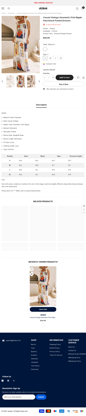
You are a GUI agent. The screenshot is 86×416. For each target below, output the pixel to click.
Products (11, 13)
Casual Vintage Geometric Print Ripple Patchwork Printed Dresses (43, 318)
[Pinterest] (8, 380)
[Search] (9, 8)
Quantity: (46, 73)
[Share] (82, 77)
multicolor (43, 325)
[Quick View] (32, 274)
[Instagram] (2, 380)
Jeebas (52, 28)
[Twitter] (13, 380)
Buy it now (63, 84)
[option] (21, 44)
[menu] (3, 8)
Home (4, 13)
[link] (15, 246)
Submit (41, 397)
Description (41, 105)
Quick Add (43, 309)
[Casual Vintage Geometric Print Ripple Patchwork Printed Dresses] (43, 286)
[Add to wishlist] (78, 77)
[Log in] (77, 8)
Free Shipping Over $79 (43, 3)
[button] (2, 81)
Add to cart (65, 77)
